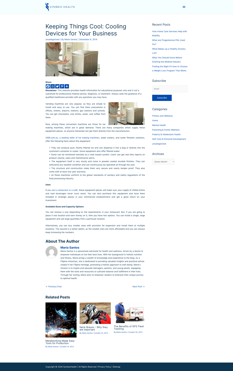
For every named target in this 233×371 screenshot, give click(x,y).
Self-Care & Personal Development (169, 139)
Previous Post (54, 286)
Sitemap (116, 367)
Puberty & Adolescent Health (166, 134)
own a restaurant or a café (65, 190)
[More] (67, 86)
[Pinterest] (62, 86)
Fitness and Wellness (162, 116)
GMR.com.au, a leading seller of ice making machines (72, 137)
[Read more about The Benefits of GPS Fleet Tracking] (129, 312)
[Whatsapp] (52, 86)
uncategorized (52, 39)
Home (155, 120)
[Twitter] (57, 86)
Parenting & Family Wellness (166, 130)
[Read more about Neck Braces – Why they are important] (95, 313)
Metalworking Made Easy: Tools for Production (60, 342)
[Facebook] (48, 86)
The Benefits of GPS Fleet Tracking (129, 327)
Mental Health (159, 125)
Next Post (139, 286)
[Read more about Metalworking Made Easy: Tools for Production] (61, 320)
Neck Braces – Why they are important (94, 328)
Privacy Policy (104, 367)
